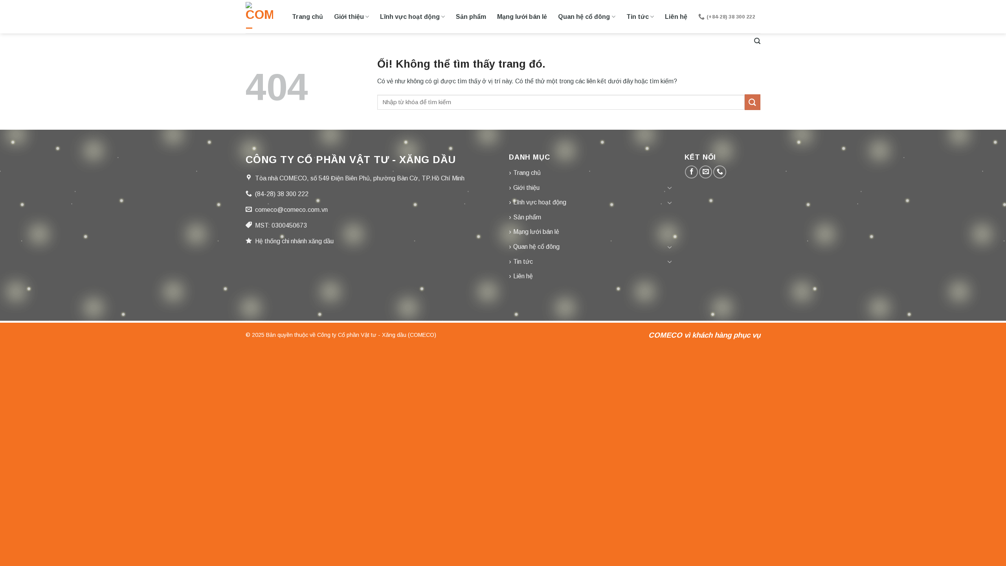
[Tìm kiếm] (757, 41)
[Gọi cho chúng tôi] (719, 171)
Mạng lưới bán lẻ (522, 16)
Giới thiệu (349, 16)
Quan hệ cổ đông (584, 16)
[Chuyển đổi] (669, 187)
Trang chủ (307, 16)
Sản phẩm (471, 16)
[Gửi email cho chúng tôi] (705, 171)
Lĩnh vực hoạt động (410, 16)
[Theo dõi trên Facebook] (691, 171)
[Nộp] (752, 102)
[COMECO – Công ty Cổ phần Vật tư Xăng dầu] (259, 16)
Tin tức (637, 16)
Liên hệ (676, 16)
